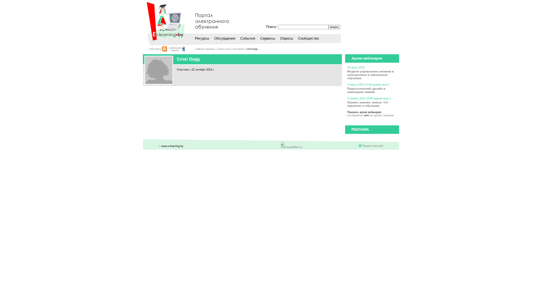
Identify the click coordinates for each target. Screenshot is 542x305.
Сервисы (267, 38)
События (247, 38)
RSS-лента (155, 49)
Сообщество (308, 38)
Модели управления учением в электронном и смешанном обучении (370, 75)
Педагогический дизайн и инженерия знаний (366, 90)
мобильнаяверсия (175, 49)
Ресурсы (202, 38)
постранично (355, 115)
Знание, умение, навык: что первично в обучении (367, 104)
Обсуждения (224, 38)
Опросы (286, 38)
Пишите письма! (372, 145)
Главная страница (204, 49)
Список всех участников (230, 49)
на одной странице (382, 115)
